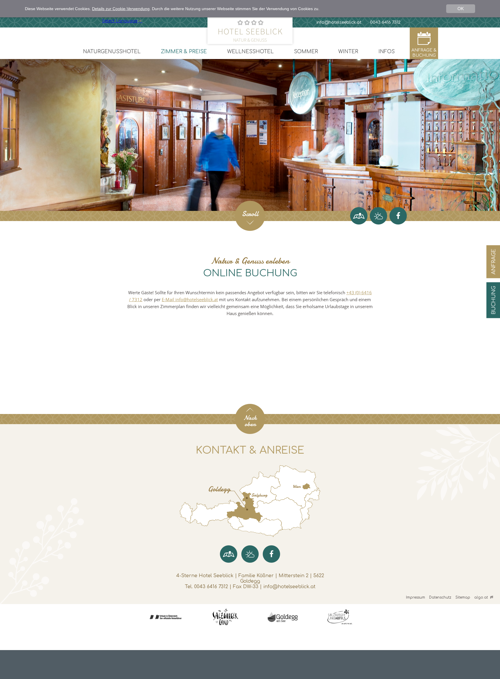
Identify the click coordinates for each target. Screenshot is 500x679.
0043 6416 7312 (211, 586)
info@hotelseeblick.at (289, 586)
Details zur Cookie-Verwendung (121, 8)
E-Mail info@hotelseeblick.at (190, 299)
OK (460, 8)
